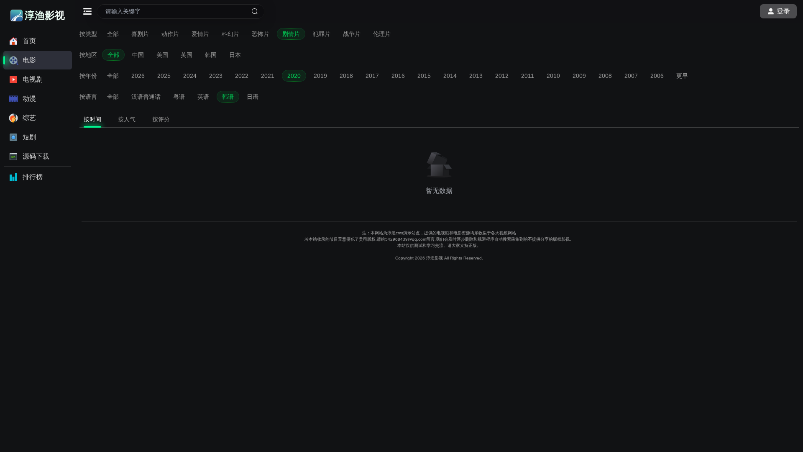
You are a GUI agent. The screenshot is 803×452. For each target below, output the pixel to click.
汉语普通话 (146, 96)
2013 (476, 75)
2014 (450, 75)
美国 (162, 54)
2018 (346, 75)
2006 (657, 75)
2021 (267, 75)
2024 (190, 75)
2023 (215, 75)
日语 (252, 96)
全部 (113, 34)
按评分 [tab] (161, 119)
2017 (372, 75)
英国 (186, 54)
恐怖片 (260, 34)
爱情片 (200, 34)
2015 (424, 75)
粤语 (179, 96)
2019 (320, 75)
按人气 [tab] (127, 119)
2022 (241, 75)
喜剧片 (140, 34)
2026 (138, 75)
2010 (553, 75)
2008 (605, 75)
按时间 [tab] (92, 119)
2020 (294, 75)
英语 (203, 96)
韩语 (228, 96)
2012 (502, 75)
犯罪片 (321, 34)
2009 (579, 75)
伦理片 (382, 34)
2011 (527, 75)
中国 (138, 54)
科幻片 (230, 34)
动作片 (170, 34)
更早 (682, 75)
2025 (164, 75)
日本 (235, 54)
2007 (631, 75)
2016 (398, 75)
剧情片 (291, 34)
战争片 (352, 34)
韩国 (211, 54)
